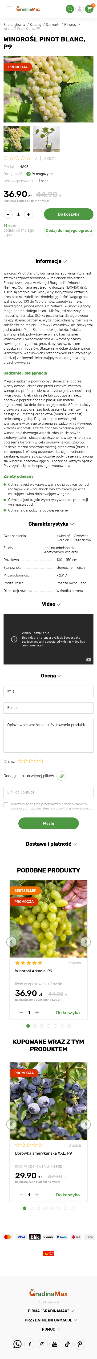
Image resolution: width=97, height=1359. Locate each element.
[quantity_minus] (21, 1012)
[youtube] (54, 1344)
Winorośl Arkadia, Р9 (33, 971)
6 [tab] (62, 1026)
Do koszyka (69, 214)
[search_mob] (70, 9)
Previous (11, 942)
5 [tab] (55, 1026)
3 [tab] (42, 1026)
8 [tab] (72, 1208)
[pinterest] (79, 1344)
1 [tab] (28, 1026)
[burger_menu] (9, 9)
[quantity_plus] (37, 1012)
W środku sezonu (70, 591)
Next (85, 942)
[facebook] (29, 1344)
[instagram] (42, 1344)
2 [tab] (35, 1026)
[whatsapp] (17, 1344)
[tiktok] (67, 1344)
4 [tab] (48, 1026)
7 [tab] (69, 1026)
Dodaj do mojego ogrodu (69, 230)
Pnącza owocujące (71, 583)
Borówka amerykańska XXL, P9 (43, 1153)
